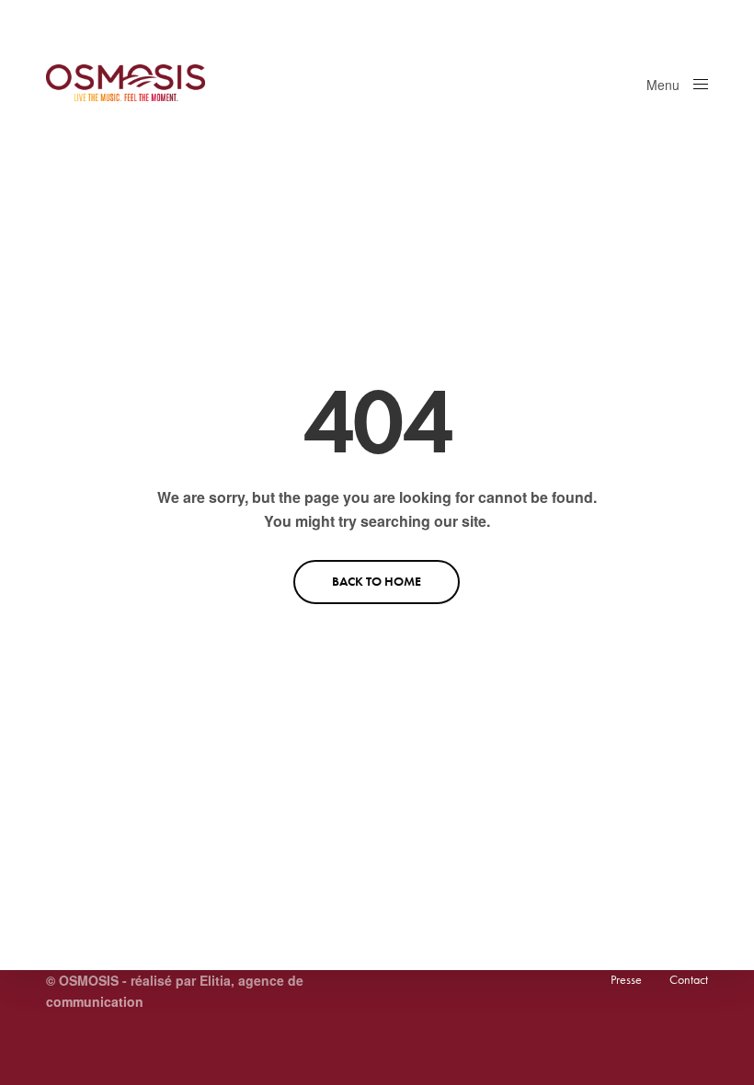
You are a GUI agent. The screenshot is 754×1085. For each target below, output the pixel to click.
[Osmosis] (125, 82)
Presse (626, 979)
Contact (688, 979)
